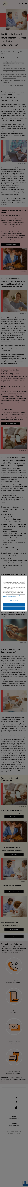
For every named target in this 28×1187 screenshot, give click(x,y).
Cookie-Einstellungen (14, 600)
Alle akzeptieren (14, 608)
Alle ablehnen (14, 604)
